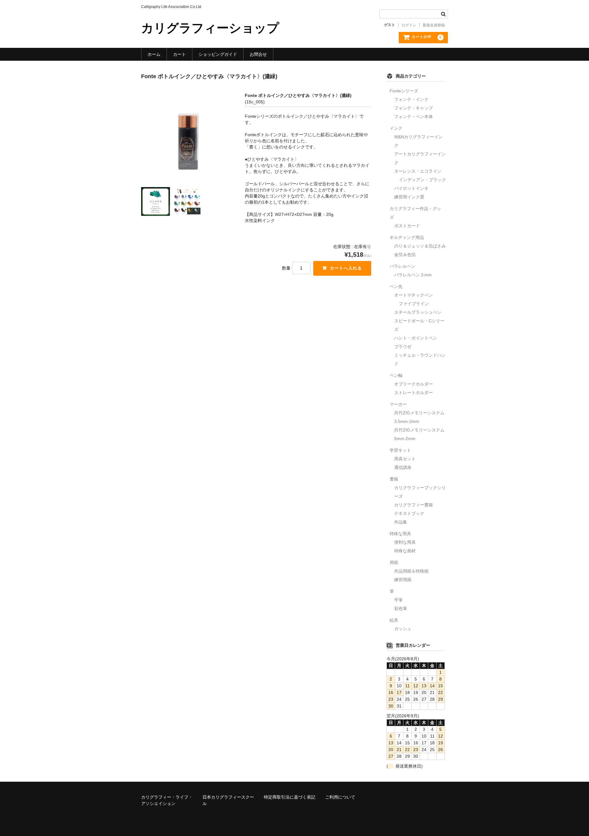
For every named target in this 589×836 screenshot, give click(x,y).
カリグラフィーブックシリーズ (420, 492)
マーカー (398, 404)
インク (396, 128)
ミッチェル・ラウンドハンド (420, 359)
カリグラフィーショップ (210, 28)
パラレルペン (402, 266)
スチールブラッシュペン (417, 312)
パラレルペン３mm (413, 274)
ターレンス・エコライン (417, 171)
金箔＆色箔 (405, 254)
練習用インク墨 (409, 196)
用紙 (394, 562)
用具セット (405, 458)
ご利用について (340, 797)
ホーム (154, 54)
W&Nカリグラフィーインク (418, 141)
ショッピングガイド (217, 54)
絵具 (394, 620)
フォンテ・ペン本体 (413, 116)
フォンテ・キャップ (413, 107)
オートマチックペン (413, 295)
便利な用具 (405, 542)
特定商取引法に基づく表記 (289, 797)
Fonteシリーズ (404, 90)
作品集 (400, 522)
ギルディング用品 (407, 237)
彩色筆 (400, 608)
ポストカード (407, 225)
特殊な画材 (405, 550)
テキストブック (409, 513)
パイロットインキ (411, 188)
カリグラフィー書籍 (413, 504)
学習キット (400, 450)
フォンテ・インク (411, 99)
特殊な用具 (400, 533)
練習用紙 (402, 579)
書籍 (394, 479)
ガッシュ (402, 628)
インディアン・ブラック (422, 179)
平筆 (398, 599)
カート (179, 54)
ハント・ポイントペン (415, 338)
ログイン (409, 25)
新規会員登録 (434, 25)
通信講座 (402, 467)
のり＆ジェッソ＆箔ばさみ (420, 246)
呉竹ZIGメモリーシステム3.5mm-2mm (419, 417)
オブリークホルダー (413, 384)
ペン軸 (396, 375)
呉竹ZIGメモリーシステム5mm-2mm (419, 434)
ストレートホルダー (413, 392)
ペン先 (396, 286)
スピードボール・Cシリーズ (419, 325)
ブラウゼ (402, 346)
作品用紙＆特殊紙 (411, 571)
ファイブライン (414, 303)
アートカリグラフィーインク (420, 158)
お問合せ (258, 54)
